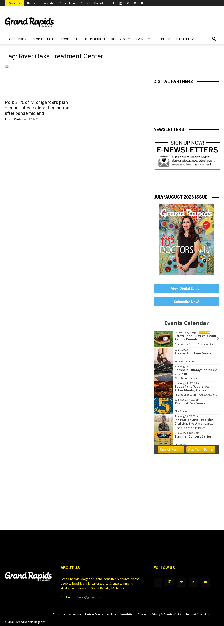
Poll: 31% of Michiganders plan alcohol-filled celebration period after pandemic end (37, 108)
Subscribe (15, 3)
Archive (85, 3)
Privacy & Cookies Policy (167, 614)
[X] (135, 3)
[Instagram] (120, 3)
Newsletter (33, 3)
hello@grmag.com (90, 597)
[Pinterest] (127, 3)
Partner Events (68, 3)
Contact (98, 3)
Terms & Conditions (198, 614)
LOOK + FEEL (69, 39)
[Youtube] (142, 3)
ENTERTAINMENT (94, 39)
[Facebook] (113, 3)
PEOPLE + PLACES (44, 39)
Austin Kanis (13, 119)
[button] (214, 39)
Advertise (49, 3)
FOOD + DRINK (17, 39)
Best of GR (119, 39)
